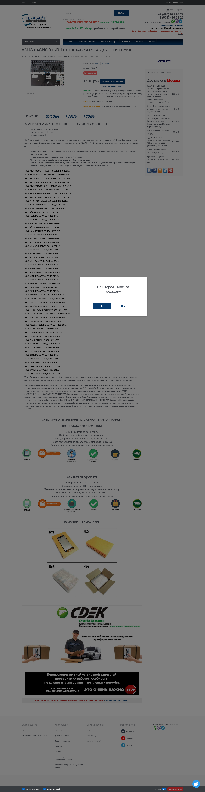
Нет (123, 306)
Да (101, 306)
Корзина (158, 789)
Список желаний (53, 789)
